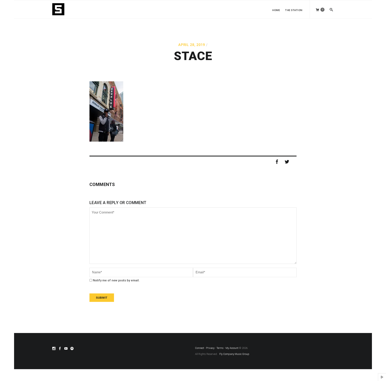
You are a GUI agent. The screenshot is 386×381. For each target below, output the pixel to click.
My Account (232, 347)
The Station (293, 10)
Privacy (210, 347)
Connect (199, 347)
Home (276, 10)
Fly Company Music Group (234, 353)
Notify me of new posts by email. (116, 280)
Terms (220, 347)
